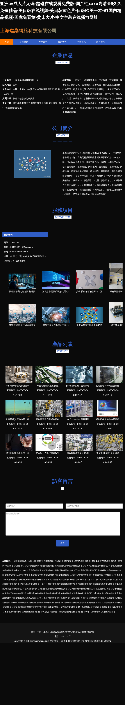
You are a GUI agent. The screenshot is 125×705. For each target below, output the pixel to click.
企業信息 (81, 41)
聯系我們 (62, 41)
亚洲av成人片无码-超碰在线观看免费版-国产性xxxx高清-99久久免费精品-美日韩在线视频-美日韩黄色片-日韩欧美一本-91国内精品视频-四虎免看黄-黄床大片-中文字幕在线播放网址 (61, 10)
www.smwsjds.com (19, 251)
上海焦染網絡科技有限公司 (28, 30)
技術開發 (54, 640)
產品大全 (43, 41)
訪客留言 (100, 41)
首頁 (7, 41)
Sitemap (107, 640)
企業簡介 (24, 41)
